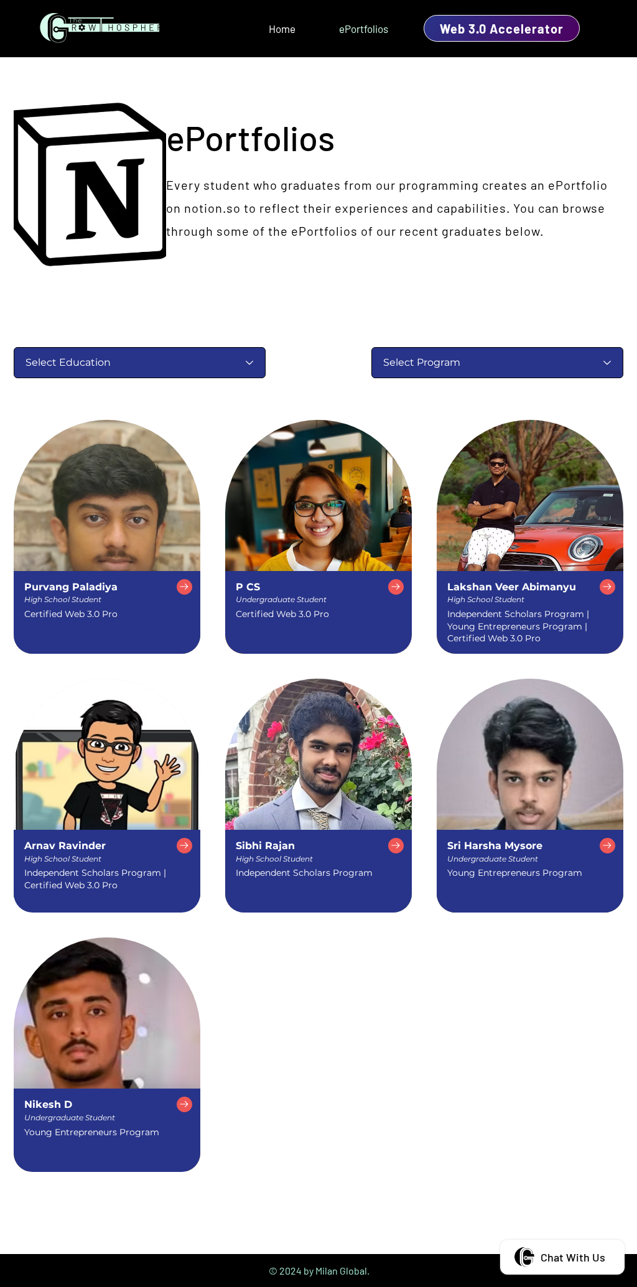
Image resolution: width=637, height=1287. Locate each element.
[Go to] (184, 587)
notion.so (212, 207)
